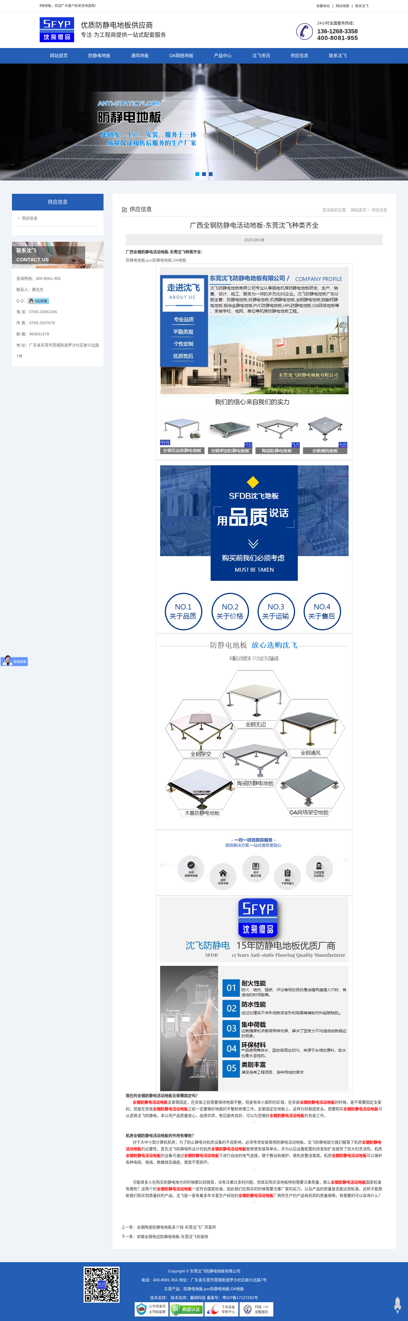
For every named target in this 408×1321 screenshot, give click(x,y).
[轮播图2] (204, 122)
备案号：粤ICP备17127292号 (232, 1297)
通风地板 (140, 55)
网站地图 (342, 6)
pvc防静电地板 (159, 260)
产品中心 (223, 55)
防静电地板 (99, 55)
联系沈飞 (362, 6)
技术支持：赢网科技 (188, 1297)
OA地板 (179, 260)
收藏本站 (323, 6)
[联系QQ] (38, 300)
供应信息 (299, 55)
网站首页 (59, 55)
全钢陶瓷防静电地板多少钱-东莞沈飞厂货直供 (176, 1227)
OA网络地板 (181, 55)
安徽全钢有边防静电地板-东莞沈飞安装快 (172, 1236)
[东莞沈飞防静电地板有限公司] (57, 29)
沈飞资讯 (261, 55)
